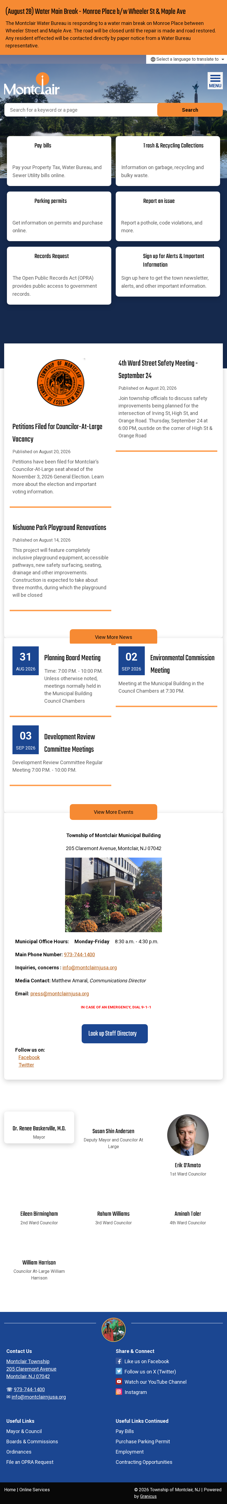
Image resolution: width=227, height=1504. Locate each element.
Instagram (136, 1392)
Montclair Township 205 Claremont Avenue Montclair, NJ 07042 (31, 1368)
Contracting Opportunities (144, 1462)
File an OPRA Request (29, 1462)
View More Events (113, 812)
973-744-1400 (79, 954)
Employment (130, 1452)
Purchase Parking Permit (143, 1441)
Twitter (26, 1065)
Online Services (34, 1489)
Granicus (148, 1496)
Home (10, 1489)
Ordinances (19, 1452)
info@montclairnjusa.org (90, 967)
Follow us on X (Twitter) (150, 1372)
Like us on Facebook (147, 1361)
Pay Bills (125, 1431)
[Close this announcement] (220, 6)
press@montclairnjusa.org (59, 993)
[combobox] (186, 59)
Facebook (29, 1057)
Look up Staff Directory (112, 1034)
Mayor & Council (24, 1431)
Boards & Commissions (32, 1441)
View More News (113, 637)
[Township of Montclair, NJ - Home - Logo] (32, 83)
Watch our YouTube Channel (156, 1382)
